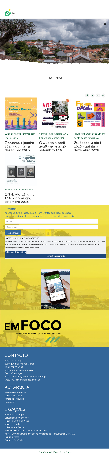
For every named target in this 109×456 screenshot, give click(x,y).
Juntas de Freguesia (14, 399)
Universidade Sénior (14, 427)
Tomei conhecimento (55, 256)
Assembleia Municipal (15, 392)
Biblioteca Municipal (14, 414)
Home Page (13, 2)
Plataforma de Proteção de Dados (55, 452)
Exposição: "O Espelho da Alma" (20, 189)
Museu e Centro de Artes (17, 421)
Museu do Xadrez (13, 424)
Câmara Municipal (13, 395)
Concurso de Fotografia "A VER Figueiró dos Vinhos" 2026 (54, 136)
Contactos (10, 402)
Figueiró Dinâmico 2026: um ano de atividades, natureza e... (90, 136)
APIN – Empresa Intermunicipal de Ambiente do (28, 434)
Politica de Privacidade (15, 252)
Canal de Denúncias (14, 440)
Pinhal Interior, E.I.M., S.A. (63, 434)
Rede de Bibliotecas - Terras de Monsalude (26, 430)
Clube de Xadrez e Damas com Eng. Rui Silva (20, 136)
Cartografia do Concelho (17, 418)
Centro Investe (12, 437)
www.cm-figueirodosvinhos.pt (25, 380)
